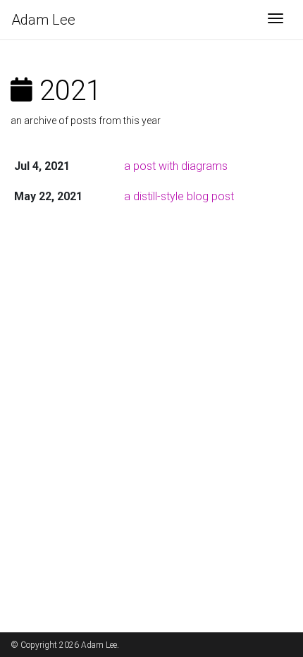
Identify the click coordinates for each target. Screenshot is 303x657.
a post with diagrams (176, 166)
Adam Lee (43, 19)
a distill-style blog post (179, 196)
